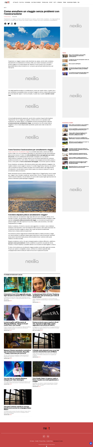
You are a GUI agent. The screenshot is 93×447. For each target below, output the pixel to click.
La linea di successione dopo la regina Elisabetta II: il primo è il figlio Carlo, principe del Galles (78, 162)
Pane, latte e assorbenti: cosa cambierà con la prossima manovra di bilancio (78, 125)
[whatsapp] (11, 24)
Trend (64, 2)
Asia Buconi (6, 300)
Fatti (55, 2)
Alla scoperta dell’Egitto (75, 63)
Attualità (15, 2)
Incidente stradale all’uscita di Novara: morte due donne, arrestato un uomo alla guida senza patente (79, 149)
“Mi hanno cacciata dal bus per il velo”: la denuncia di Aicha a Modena (79, 142)
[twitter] (8, 24)
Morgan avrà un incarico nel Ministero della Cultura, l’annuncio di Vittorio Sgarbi (79, 138)
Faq (78, 2)
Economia (27, 2)
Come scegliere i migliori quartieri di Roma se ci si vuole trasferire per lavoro (78, 158)
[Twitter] (47, 435)
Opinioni (59, 2)
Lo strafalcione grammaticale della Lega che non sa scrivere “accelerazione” (79, 73)
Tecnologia (45, 2)
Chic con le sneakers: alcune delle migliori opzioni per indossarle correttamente (77, 55)
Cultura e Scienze (36, 2)
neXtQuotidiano (7, 16)
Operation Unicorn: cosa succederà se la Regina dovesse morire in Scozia (79, 167)
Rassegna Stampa (71, 2)
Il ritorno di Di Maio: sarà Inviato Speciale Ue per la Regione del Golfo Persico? (79, 129)
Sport (50, 2)
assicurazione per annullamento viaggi (19, 151)
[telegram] (15, 24)
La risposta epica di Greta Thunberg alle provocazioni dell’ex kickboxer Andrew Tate (78, 68)
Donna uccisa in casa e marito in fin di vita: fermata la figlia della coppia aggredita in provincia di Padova (45, 324)
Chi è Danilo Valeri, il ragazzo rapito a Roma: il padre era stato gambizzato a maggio (45, 380)
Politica (21, 2)
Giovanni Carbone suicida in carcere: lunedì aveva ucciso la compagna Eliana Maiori (17, 408)
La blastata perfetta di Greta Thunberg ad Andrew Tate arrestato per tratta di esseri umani (46, 295)
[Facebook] (43, 435)
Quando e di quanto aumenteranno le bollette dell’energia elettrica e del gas (78, 154)
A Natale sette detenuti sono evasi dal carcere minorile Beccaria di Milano (46, 351)
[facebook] (5, 24)
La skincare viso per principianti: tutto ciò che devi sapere (79, 60)
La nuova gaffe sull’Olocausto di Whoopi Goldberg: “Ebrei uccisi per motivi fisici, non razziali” (16, 324)
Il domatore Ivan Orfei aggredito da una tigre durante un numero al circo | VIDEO (17, 294)
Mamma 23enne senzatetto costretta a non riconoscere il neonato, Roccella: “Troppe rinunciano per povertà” (17, 352)
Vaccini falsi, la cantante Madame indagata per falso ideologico (15, 379)
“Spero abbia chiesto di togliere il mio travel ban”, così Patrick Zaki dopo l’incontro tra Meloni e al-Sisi (78, 134)
